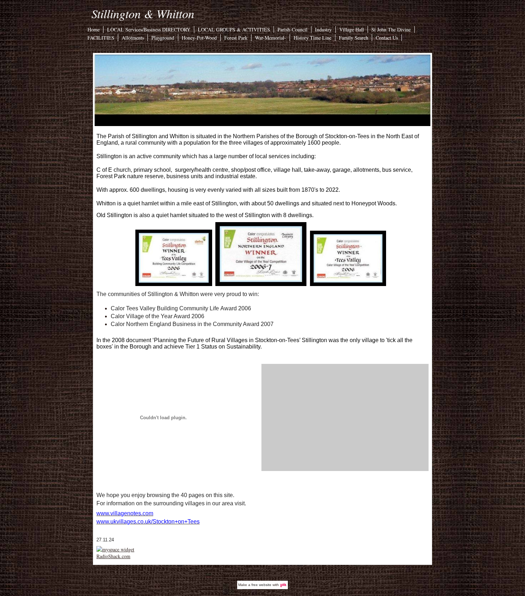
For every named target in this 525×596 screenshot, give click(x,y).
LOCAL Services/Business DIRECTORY (148, 29)
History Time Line (312, 37)
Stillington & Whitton (142, 13)
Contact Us (387, 37)
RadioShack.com (113, 556)
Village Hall (351, 29)
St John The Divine (391, 29)
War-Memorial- (270, 37)
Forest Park (236, 37)
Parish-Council (293, 29)
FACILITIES (101, 37)
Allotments (133, 37)
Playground (162, 37)
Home (94, 29)
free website (261, 585)
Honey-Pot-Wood (199, 37)
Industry (323, 29)
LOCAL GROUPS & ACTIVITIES (234, 29)
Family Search (353, 37)
